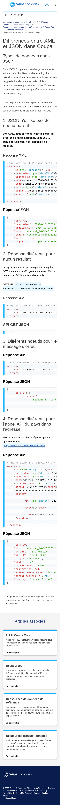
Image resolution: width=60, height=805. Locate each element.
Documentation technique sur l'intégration (20, 27)
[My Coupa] (47, 4)
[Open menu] (55, 4)
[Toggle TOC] (4, 4)
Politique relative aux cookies (33, 791)
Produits (44, 22)
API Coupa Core (48, 27)
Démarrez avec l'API (14, 30)
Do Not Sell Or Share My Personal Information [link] (22, 793)
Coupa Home (10, 798)
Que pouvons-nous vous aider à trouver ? (20, 22)
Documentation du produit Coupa (16, 25)
